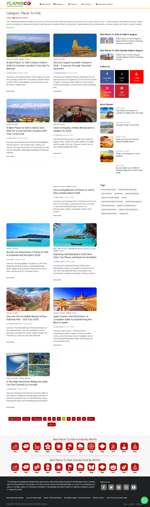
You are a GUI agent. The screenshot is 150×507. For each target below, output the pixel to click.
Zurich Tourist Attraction (127, 190)
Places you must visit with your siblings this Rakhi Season (127, 140)
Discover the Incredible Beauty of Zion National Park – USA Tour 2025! (26, 317)
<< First (26, 418)
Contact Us (139, 504)
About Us (132, 504)
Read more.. (10, 27)
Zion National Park (107, 205)
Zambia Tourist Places (108, 209)
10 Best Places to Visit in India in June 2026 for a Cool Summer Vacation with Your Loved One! (26, 131)
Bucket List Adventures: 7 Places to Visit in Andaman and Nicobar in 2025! (27, 253)
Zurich (124, 197)
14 (79, 418)
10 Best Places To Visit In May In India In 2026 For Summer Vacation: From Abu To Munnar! (28, 65)
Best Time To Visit (60, 249)
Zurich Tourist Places (108, 190)
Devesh (11, 259)
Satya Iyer (58, 135)
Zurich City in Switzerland (110, 197)
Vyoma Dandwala (15, 323)
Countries (87, 4)
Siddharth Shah (60, 73)
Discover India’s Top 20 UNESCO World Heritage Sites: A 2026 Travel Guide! (129, 170)
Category (59, 4)
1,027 (121, 77)
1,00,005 (107, 93)
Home (125, 504)
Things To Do (24, 59)
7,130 (136, 79)
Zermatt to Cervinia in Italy (126, 205)
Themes (73, 4)
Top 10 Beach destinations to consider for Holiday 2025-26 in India (129, 111)
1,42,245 (107, 79)
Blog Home (46, 4)
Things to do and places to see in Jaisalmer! (128, 154)
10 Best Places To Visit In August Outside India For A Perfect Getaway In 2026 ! (129, 57)
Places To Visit (12, 59)
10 (59, 418)
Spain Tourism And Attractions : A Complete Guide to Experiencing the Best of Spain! (72, 319)
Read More (10, 91)
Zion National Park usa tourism (112, 201)
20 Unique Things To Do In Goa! (127, 124)
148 (122, 93)
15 (84, 418)
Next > (91, 418)
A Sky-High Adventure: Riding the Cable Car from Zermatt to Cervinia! (27, 382)
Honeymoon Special (75, 249)
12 (68, 418)
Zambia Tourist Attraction (128, 209)
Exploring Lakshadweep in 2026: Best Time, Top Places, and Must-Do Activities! (74, 255)
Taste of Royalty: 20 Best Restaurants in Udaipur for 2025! (73, 129)
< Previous (37, 418)
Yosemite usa (123, 213)
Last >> (51, 424)
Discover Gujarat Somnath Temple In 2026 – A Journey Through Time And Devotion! (72, 65)
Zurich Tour (118, 194)
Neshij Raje (12, 389)
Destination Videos (105, 4)
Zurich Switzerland (132, 194)
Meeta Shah (59, 261)
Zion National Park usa (133, 201)
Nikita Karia (12, 73)
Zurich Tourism (106, 194)
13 (73, 418)
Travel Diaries (24, 378)
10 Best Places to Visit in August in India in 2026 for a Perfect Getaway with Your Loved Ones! (129, 41)
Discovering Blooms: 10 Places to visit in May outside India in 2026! (73, 191)
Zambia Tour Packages (108, 213)
